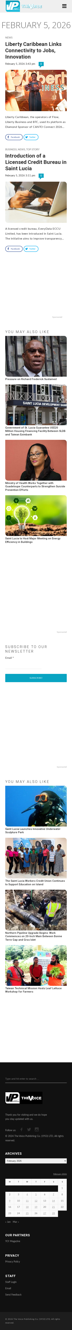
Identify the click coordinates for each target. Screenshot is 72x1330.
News (9, 38)
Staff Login (11, 1282)
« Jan (8, 1222)
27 (44, 1213)
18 (27, 1207)
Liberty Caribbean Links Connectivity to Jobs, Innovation (33, 50)
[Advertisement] (36, 292)
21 (53, 1207)
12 (36, 1201)
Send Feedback (13, 1295)
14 (53, 1201)
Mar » (16, 1222)
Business (11, 149)
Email (9, 657)
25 (27, 1213)
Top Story (32, 149)
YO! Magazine (12, 1241)
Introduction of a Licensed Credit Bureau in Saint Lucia (36, 162)
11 (27, 1201)
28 (53, 1213)
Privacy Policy (12, 1262)
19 (36, 1207)
